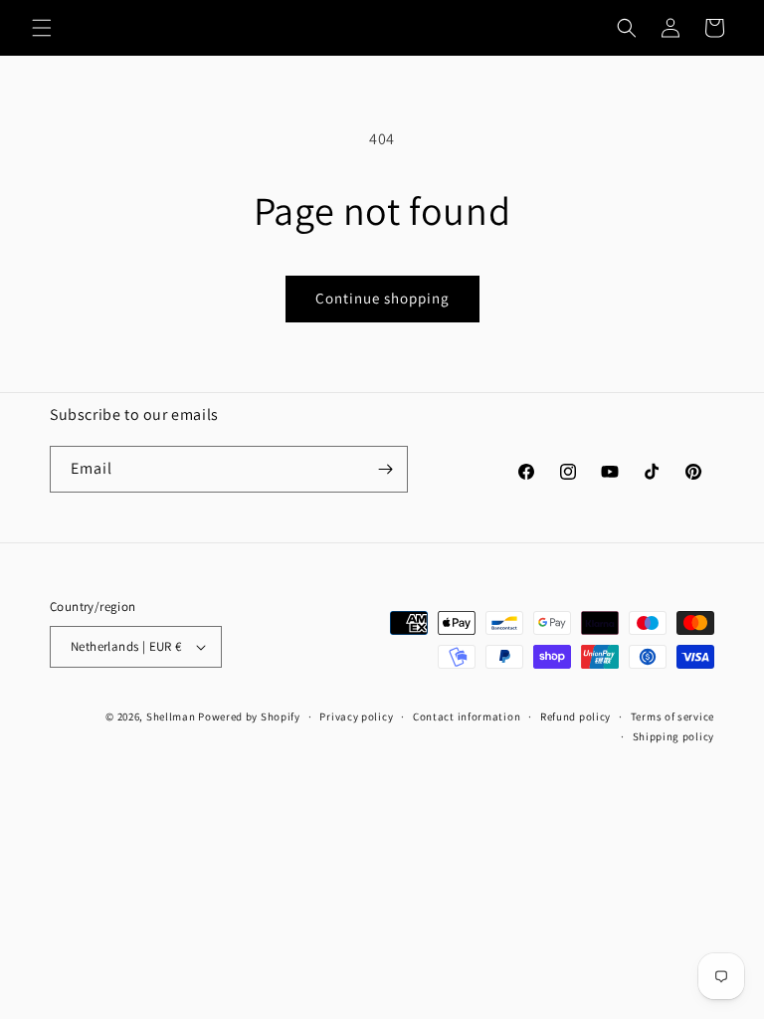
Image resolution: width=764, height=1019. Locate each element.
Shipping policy (674, 736)
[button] (42, 28)
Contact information (466, 716)
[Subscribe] (385, 469)
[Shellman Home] (382, 28)
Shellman (171, 716)
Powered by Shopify (249, 716)
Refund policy (575, 716)
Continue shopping (382, 298)
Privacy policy (356, 716)
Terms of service (672, 716)
